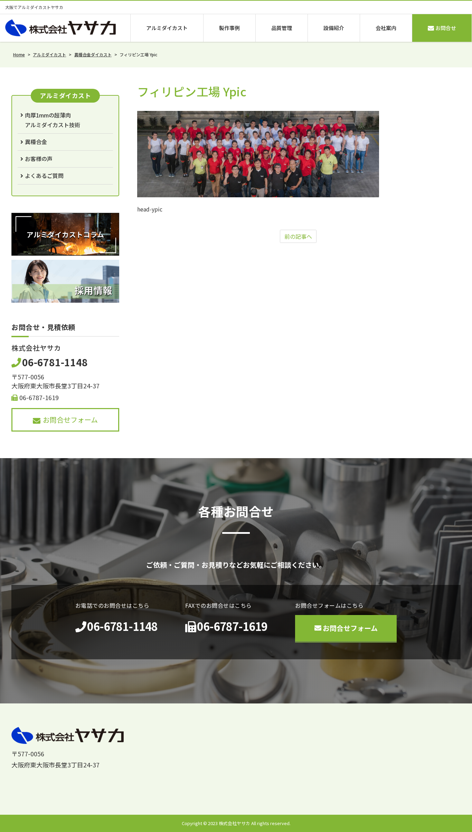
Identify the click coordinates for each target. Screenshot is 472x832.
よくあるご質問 (44, 175)
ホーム (266, 779)
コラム (346, 793)
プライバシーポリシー (400, 793)
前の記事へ (298, 236)
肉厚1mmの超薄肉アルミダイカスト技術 (52, 120)
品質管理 (281, 27)
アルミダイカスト (167, 27)
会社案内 (386, 27)
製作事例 (229, 27)
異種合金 (36, 142)
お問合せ (445, 27)
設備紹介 (333, 27)
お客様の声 (39, 158)
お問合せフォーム (70, 420)
